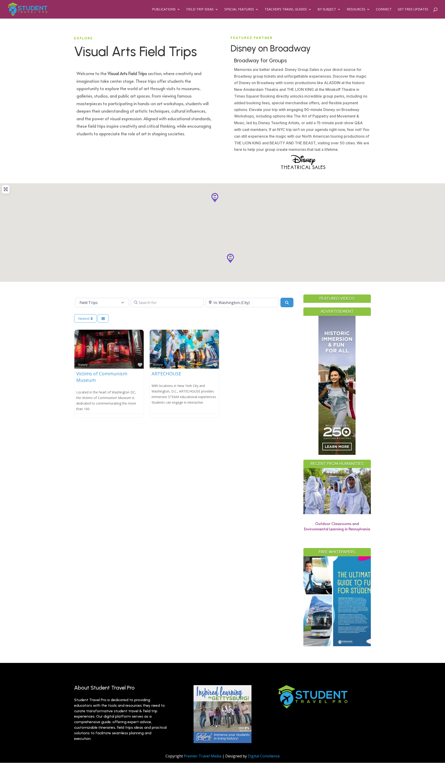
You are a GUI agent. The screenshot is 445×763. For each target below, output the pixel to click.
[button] (230, 258)
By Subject (327, 9)
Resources (356, 9)
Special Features (239, 9)
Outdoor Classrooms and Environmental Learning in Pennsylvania (337, 526)
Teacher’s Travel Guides (286, 9)
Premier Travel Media (202, 756)
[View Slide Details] (345, 601)
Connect (384, 9)
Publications (164, 9)
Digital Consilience (264, 756)
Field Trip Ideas (200, 9)
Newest (84, 318)
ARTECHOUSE (166, 373)
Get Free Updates (413, 9)
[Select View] (103, 318)
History (82, 364)
